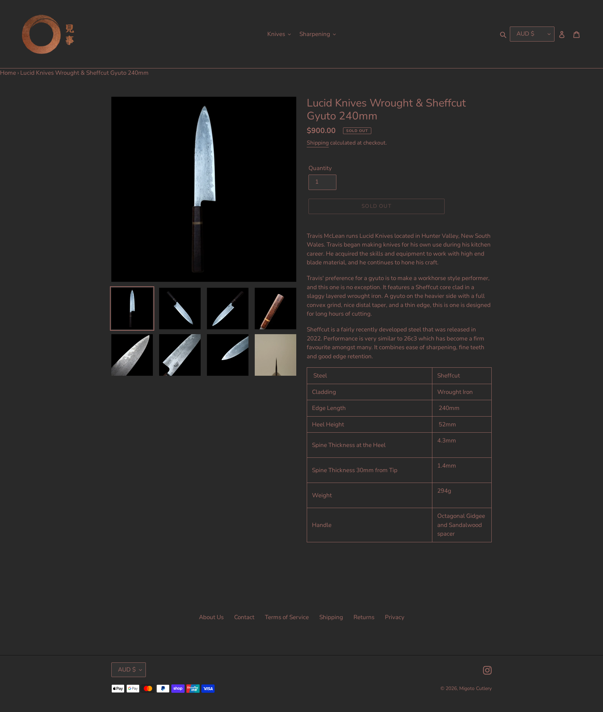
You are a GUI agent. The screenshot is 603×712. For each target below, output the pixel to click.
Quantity (320, 168)
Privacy (394, 617)
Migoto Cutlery (475, 688)
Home (8, 73)
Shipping (318, 143)
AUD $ (127, 670)
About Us (211, 617)
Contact (244, 617)
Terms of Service (287, 617)
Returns (363, 617)
